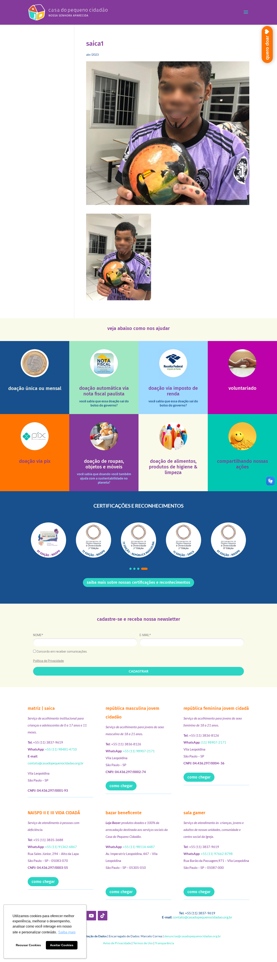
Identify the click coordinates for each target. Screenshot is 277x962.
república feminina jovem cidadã (216, 708)
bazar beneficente (124, 812)
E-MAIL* (145, 635)
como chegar (121, 785)
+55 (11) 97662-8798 (217, 854)
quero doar (267, 48)
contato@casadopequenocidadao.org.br (56, 763)
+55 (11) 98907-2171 (139, 751)
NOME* (38, 635)
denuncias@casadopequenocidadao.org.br (192, 936)
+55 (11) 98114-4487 (139, 847)
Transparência (164, 943)
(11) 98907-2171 (213, 742)
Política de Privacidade (48, 661)
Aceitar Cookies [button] (61, 945)
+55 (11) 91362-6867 (61, 847)
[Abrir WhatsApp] (266, 951)
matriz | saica (41, 708)
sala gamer (194, 812)
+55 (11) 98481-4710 (61, 749)
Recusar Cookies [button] (28, 945)
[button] (130, 569)
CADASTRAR (138, 671)
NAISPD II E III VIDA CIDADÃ (54, 812)
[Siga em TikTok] (102, 915)
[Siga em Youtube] (91, 915)
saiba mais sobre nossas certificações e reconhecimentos (138, 582)
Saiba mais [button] (67, 932)
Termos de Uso (143, 943)
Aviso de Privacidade (117, 943)
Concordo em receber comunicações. (61, 651)
